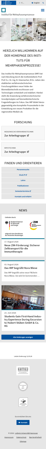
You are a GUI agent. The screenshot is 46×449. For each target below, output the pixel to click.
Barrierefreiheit (35, 437)
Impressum (8, 437)
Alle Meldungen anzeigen (23, 337)
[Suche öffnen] (43, 3)
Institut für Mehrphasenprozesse (17, 14)
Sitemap (23, 441)
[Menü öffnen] (43, 11)
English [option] (37, 3)
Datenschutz (21, 437)
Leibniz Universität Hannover (26, 433)
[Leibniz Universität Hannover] (8, 3)
